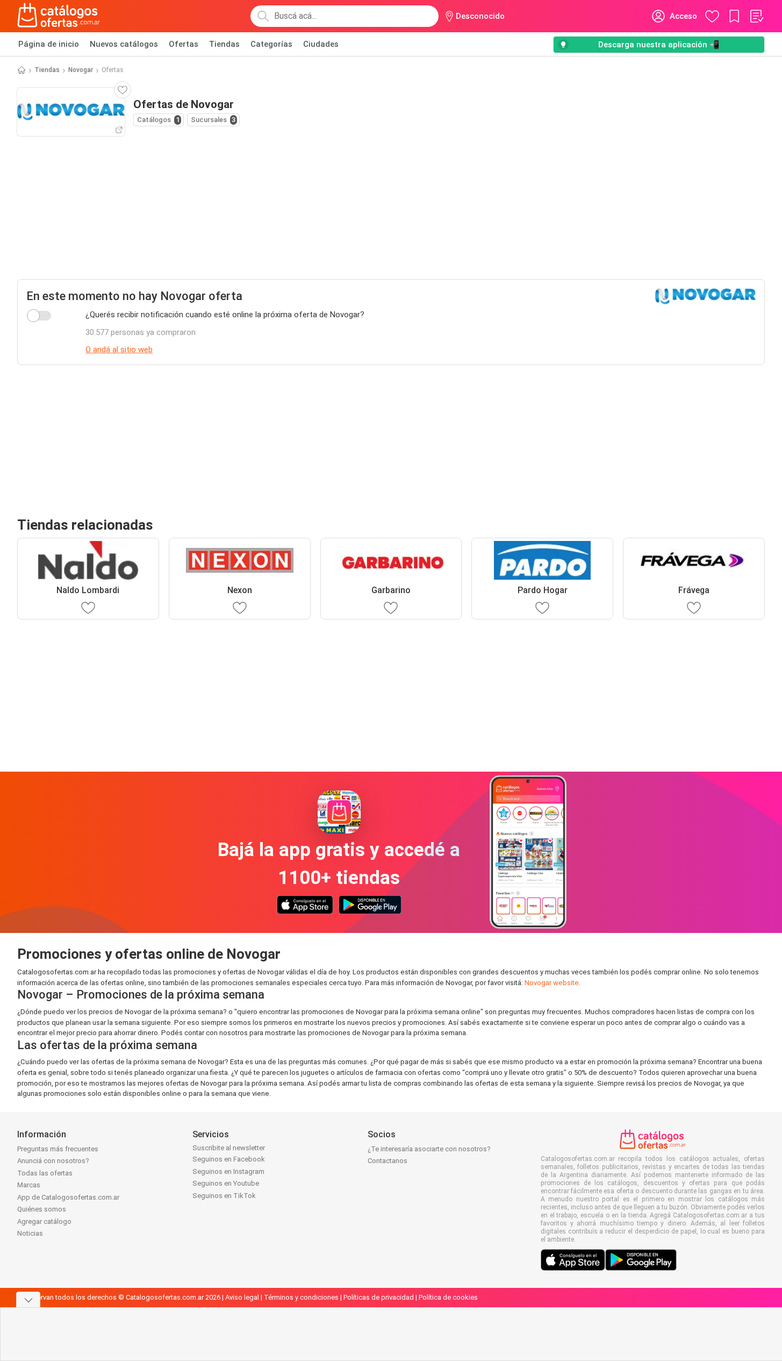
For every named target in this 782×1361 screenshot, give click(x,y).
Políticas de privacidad (378, 1297)
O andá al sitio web (119, 349)
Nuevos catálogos (124, 44)
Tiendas (224, 44)
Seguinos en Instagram (228, 1171)
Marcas (28, 1185)
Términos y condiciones (301, 1297)
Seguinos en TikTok (224, 1196)
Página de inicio (48, 44)
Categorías (271, 44)
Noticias (30, 1233)
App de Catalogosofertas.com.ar (68, 1197)
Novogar (80, 70)
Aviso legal (242, 1297)
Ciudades (321, 44)
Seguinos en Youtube (225, 1183)
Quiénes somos (41, 1209)
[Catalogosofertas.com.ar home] (59, 16)
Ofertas (183, 44)
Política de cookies (448, 1297)
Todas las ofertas (45, 1173)
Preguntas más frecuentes (57, 1149)
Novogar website (552, 983)
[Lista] (756, 16)
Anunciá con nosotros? (53, 1161)
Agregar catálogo (44, 1221)
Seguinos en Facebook (228, 1159)
